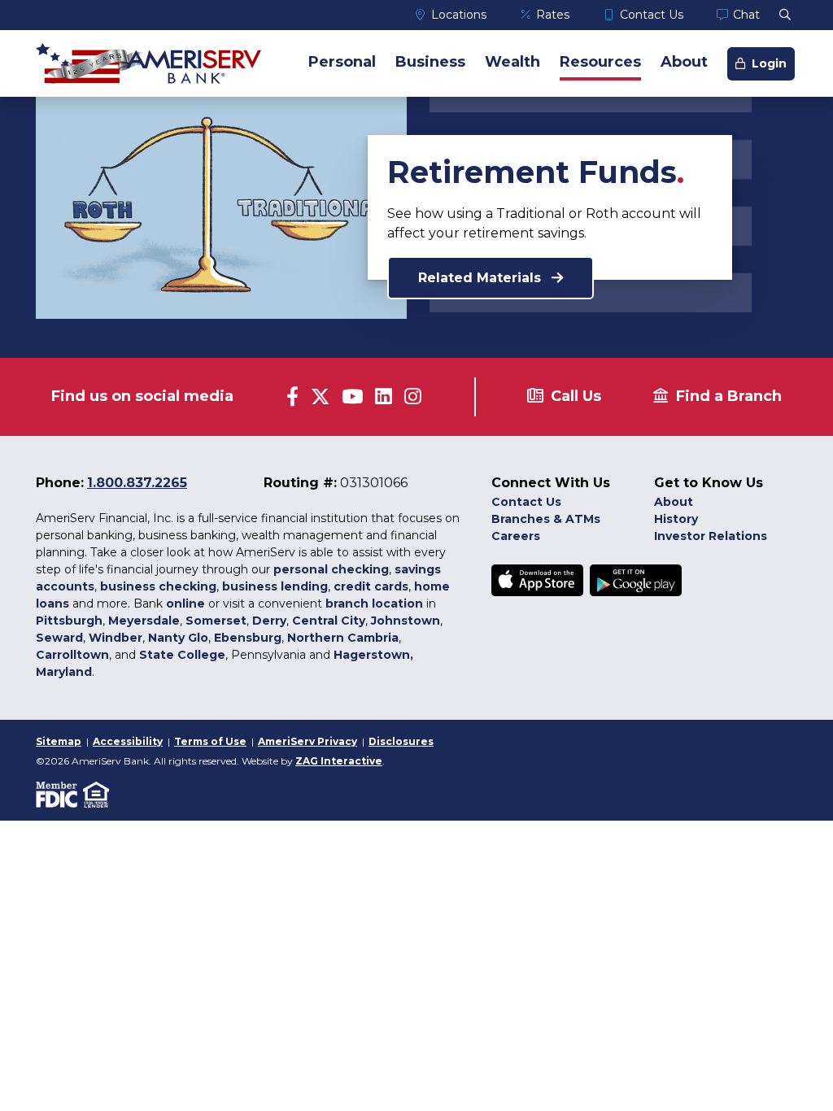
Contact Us (651, 14)
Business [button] (430, 62)
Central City (328, 620)
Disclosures (401, 741)
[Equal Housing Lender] (97, 793)
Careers (515, 536)
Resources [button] (600, 62)
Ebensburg (247, 637)
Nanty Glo (178, 637)
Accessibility (128, 741)
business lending (275, 586)
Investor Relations (710, 536)
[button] (785, 14)
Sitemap (58, 741)
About (673, 502)
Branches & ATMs (545, 519)
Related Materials (481, 277)
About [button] (684, 62)
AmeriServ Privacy (307, 741)
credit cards (371, 586)
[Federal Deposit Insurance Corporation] (59, 793)
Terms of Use (210, 741)
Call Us (576, 396)
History (676, 519)
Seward (59, 637)
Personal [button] (342, 62)
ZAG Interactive (338, 761)
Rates (552, 14)
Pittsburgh (69, 620)
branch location (374, 603)
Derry (269, 620)
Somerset (215, 620)
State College (182, 654)
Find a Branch (729, 396)
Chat (746, 14)
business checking (158, 586)
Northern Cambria (343, 637)
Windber (115, 637)
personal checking (331, 569)
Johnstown (405, 620)
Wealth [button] (512, 62)
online (185, 603)
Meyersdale (144, 620)
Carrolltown (72, 654)
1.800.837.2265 (137, 482)
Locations (458, 14)
